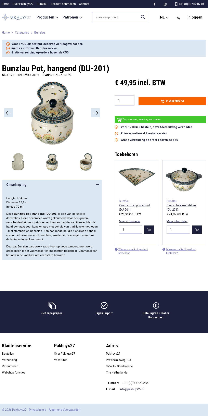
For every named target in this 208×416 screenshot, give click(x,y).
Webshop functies (13, 372)
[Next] (95, 112)
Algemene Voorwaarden (64, 409)
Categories (22, 32)
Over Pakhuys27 (23, 3)
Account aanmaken (63, 3)
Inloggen (194, 17)
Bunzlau (42, 3)
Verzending (9, 360)
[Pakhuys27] (16, 17)
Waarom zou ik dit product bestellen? (133, 251)
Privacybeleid (37, 409)
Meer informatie (129, 221)
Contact (84, 3)
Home (5, 3)
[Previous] (8, 112)
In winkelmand (175, 101)
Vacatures (60, 360)
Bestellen (8, 353)
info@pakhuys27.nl (132, 389)
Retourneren (10, 366)
